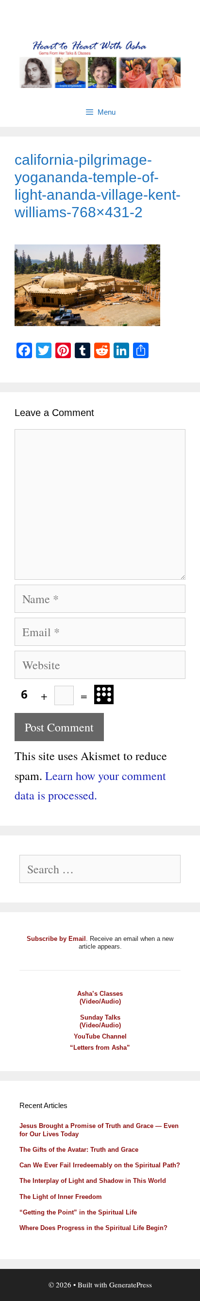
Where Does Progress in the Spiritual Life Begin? (93, 1228)
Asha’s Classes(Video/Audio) (100, 997)
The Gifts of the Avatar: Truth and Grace (78, 1149)
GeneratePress (130, 1284)
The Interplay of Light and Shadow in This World (92, 1180)
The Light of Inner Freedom (60, 1196)
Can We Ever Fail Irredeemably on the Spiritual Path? (99, 1165)
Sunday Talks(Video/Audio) (100, 1021)
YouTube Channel (100, 1036)
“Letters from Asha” (100, 1047)
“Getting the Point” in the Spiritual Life (78, 1212)
